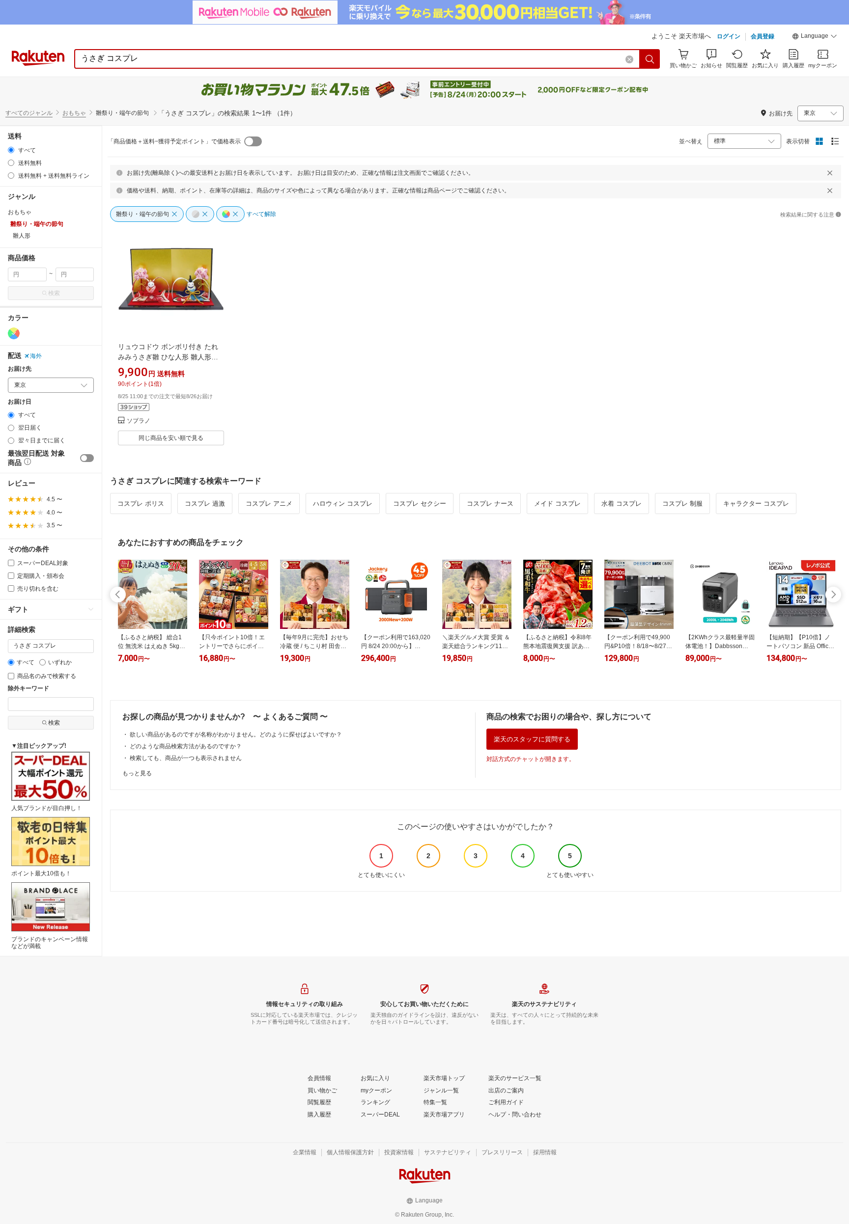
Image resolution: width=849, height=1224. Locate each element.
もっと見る (137, 773)
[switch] (87, 458)
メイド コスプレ (557, 503)
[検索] (650, 59)
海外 (36, 356)
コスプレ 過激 (205, 503)
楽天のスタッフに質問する (532, 739)
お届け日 (19, 402)
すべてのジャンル (29, 112)
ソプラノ (138, 421)
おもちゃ (74, 112)
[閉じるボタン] (830, 173)
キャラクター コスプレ (756, 503)
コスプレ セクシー (419, 503)
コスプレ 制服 (682, 503)
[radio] (11, 150)
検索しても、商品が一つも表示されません (186, 758)
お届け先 (19, 369)
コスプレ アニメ (269, 503)
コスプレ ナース (490, 503)
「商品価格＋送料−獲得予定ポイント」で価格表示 (174, 141)
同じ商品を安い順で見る (171, 438)
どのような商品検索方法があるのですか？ (186, 746)
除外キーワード (28, 688)
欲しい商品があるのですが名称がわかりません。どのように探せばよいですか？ (236, 734)
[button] (814, 37)
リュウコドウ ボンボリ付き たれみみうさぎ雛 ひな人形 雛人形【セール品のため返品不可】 (168, 357)
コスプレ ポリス (140, 503)
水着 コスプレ (621, 503)
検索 (54, 293)
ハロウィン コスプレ (342, 503)
